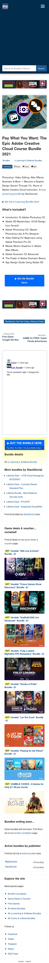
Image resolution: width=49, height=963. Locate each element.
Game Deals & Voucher (19, 898)
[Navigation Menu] (43, 6)
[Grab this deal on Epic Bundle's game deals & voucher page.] (24, 569)
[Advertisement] (24, 38)
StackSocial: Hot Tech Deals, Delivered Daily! (24, 321)
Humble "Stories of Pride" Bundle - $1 (20, 685)
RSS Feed (13, 953)
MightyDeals (24, 862)
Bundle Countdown (17, 893)
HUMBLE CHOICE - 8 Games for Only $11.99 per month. (24, 785)
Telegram (12, 943)
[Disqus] (24, 392)
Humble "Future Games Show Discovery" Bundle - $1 (22, 586)
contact (21, 961)
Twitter (11, 939)
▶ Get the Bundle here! (24, 280)
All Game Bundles (16, 908)
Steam (11, 948)
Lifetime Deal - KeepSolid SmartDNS (24, 506)
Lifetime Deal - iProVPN (18, 501)
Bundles (6, 160)
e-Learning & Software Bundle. (22, 461)
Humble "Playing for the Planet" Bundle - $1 (24, 752)
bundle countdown (23, 832)
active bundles (29, 853)
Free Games (14, 903)
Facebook (12, 934)
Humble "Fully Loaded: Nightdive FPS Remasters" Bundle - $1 (24, 652)
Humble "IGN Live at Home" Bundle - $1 (21, 552)
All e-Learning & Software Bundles (24, 913)
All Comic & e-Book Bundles (21, 918)
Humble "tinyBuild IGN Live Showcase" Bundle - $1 (21, 619)
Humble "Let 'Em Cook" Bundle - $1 (23, 719)
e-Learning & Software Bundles (28, 160)
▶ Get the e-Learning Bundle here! (20, 201)
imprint (28, 961)
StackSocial (29, 514)
